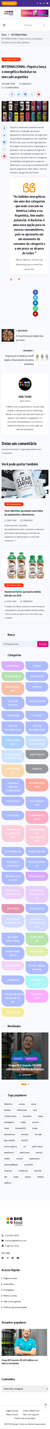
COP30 (37, 715)
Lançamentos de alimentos (13, 833)
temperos (8, 1170)
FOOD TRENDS (13, 771)
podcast (39, 1152)
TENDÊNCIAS (37, 996)
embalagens (9, 1122)
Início (4, 34)
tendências (23, 1170)
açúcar (33, 1104)
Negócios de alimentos (13, 892)
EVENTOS (37, 754)
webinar (40, 1177)
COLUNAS (13, 715)
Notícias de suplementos (37, 923)
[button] (23, 1084)
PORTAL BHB (12, 966)
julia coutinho (9, 1140)
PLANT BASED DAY (13, 953)
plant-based (37, 1146)
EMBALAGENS (13, 742)
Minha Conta (10, 1295)
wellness (7, 1183)
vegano (28, 1177)
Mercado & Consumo (13, 864)
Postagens (8, 1290)
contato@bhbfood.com (15, 1240)
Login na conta (12, 1245)
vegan (16, 1177)
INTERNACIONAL (19, 34)
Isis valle (38, 1134)
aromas (22, 1104)
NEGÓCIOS (37, 876)
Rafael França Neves (37, 968)
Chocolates (37, 701)
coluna (40, 1116)
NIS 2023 (13, 908)
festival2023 (20, 1128)
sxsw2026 (28, 1164)
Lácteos (13, 815)
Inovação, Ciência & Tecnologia (13, 787)
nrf (24, 1146)
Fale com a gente (12, 1301)
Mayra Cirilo (37, 851)
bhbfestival (22, 1110)
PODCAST (37, 951)
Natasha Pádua (37, 864)
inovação (24, 1134)
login (23, 449)
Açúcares (12, 666)
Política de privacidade (15, 1307)
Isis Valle (13, 801)
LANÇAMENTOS (37, 817)
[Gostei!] (11, 279)
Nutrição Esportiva (13, 939)
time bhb (37, 1170)
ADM (37, 666)
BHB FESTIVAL (13, 689)
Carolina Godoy (13, 703)
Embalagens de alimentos (37, 742)
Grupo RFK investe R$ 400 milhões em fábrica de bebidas (25, 1067)
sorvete (19, 1158)
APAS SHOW (13, 676)
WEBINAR (13, 1012)
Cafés (37, 687)
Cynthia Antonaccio (13, 728)
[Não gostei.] (19, 279)
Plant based (37, 939)
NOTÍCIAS (37, 908)
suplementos (34, 1158)
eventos (35, 1122)
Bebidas (37, 676)
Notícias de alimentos (13, 921)
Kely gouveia (37, 803)
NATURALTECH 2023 (13, 878)
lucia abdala (13, 851)
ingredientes (9, 1134)
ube (5, 1177)
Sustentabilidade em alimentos (14, 998)
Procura (42, 644)
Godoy (34, 1128)
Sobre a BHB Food (31, 1410)
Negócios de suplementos (37, 894)
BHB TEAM (11, 520)
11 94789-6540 (11, 1235)
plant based (24, 1152)
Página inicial (10, 1278)
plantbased (8, 1152)
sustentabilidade (11, 1164)
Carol (35, 1110)
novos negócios (10, 1146)
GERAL (37, 769)
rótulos (7, 1158)
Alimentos (8, 1104)
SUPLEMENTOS (37, 982)
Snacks (13, 980)
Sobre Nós (8, 1284)
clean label (27, 1116)
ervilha (23, 1122)
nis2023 (24, 1140)
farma (6, 1128)
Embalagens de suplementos (13, 756)
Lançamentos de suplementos (37, 835)
